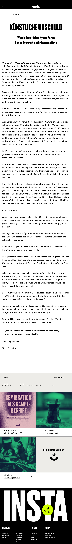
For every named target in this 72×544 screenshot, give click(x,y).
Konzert (33, 535)
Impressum (19, 535)
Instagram (19, 537)
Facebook (18, 539)
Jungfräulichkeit (25, 385)
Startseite (5, 533)
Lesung (32, 537)
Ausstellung (34, 533)
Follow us (47, 511)
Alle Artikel (6, 535)
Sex (46, 385)
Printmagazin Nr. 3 (50, 533)
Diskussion (34, 539)
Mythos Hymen (39, 385)
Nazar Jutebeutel (50, 537)
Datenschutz (19, 533)
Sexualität (51, 385)
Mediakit (4, 537)
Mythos (33, 385)
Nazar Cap (48, 535)
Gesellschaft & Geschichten (6, 386)
